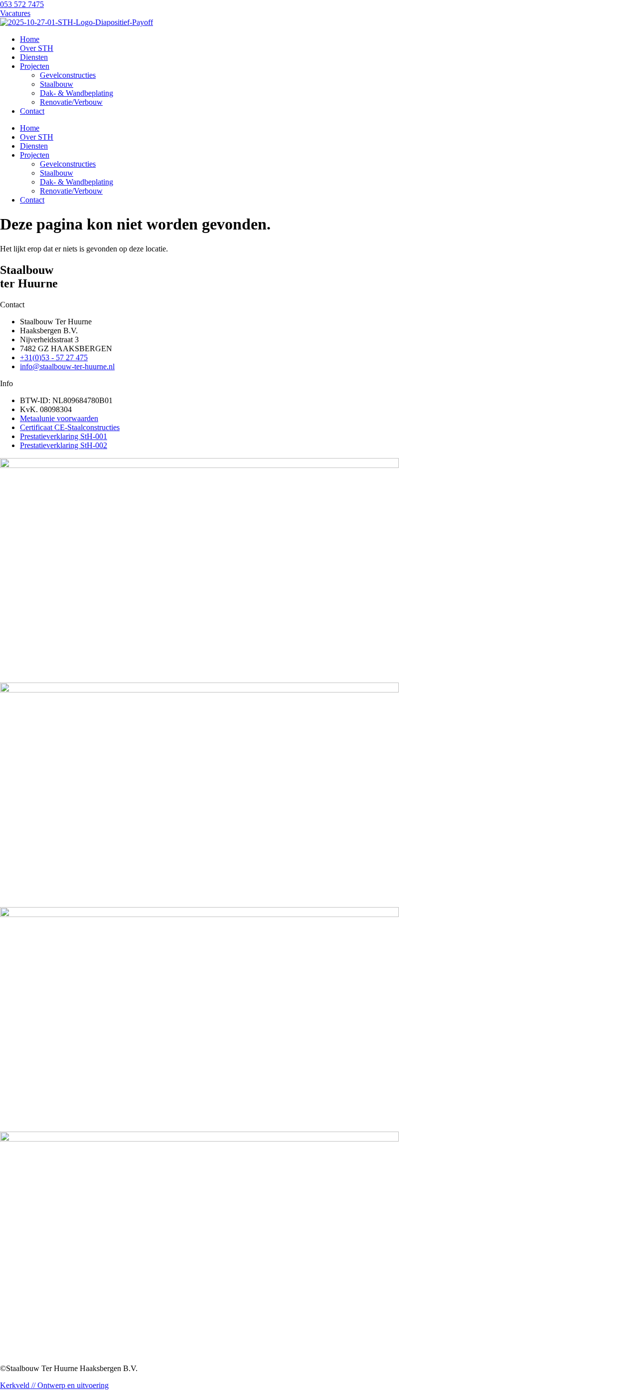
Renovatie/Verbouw (71, 102)
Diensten (34, 57)
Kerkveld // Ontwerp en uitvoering (54, 1385)
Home (29, 39)
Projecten (34, 66)
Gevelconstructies (68, 75)
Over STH (36, 48)
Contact (32, 111)
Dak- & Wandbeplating (76, 93)
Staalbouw (56, 84)
